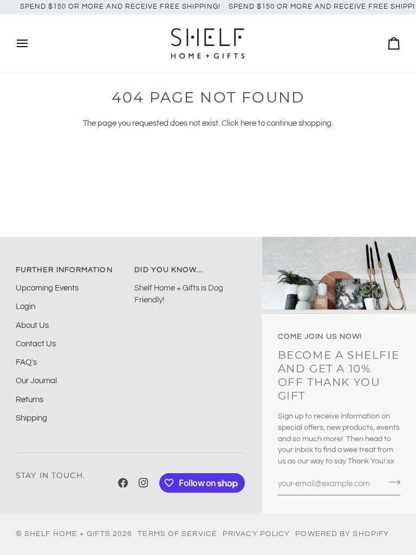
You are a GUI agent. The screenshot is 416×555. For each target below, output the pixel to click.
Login (25, 306)
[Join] (391, 482)
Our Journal (36, 381)
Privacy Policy (256, 534)
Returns (29, 400)
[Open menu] (32, 44)
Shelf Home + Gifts (67, 534)
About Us (32, 325)
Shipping (31, 418)
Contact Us (36, 344)
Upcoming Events (47, 288)
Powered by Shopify (342, 534)
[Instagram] (143, 483)
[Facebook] (123, 483)
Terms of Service (177, 534)
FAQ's (26, 362)
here (248, 123)
